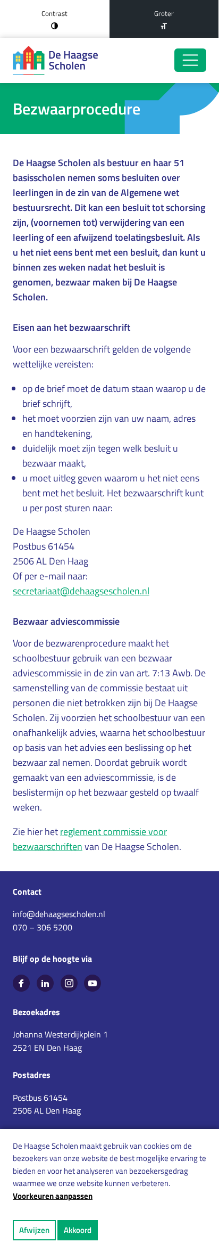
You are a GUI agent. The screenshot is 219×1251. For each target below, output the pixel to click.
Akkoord (77, 1230)
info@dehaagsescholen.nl (59, 913)
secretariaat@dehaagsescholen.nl (81, 591)
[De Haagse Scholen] (55, 60)
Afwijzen (34, 1230)
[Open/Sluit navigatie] (190, 60)
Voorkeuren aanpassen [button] (52, 1196)
